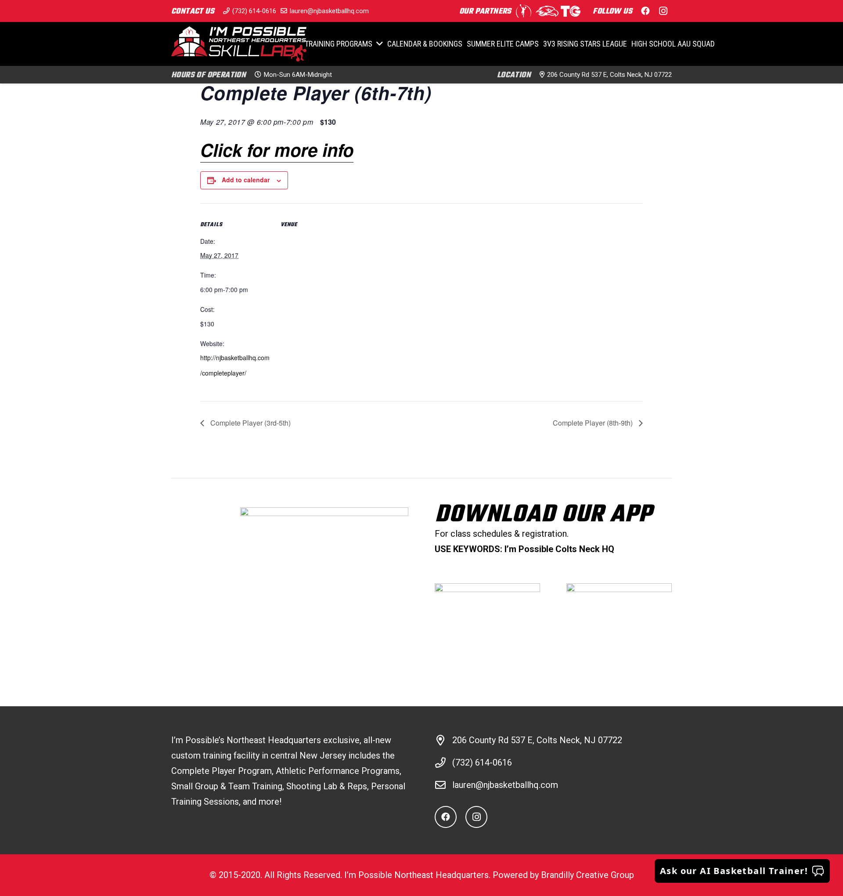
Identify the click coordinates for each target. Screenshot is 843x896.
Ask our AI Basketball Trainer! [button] (734, 871)
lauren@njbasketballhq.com (505, 785)
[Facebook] (645, 11)
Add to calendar (246, 179)
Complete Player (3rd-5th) (250, 423)
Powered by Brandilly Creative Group (563, 875)
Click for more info (276, 149)
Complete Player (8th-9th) (593, 423)
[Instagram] (663, 11)
